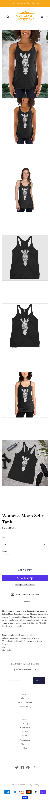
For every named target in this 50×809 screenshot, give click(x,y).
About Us (25, 698)
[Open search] (8, 16)
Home (25, 719)
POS (13, 784)
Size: (4, 537)
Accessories (25, 740)
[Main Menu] (3, 16)
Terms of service (25, 702)
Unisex (25, 736)
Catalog (25, 723)
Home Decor (25, 727)
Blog (25, 748)
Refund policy (25, 706)
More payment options (25, 584)
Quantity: (6, 551)
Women (25, 731)
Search (25, 694)
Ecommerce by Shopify (29, 784)
